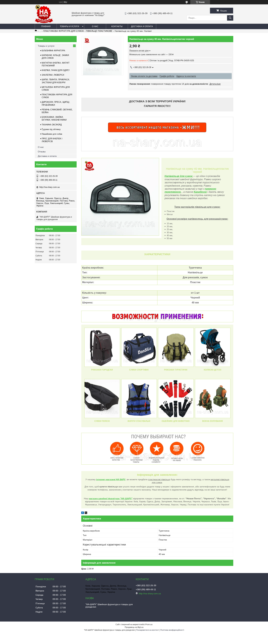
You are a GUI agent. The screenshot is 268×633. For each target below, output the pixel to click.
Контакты (117, 26)
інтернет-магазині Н (107, 479)
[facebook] (82, 513)
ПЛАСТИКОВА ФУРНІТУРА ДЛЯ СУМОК (63, 31)
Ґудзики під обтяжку (51, 129)
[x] (86, 513)
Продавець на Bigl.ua (134, 627)
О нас (95, 26)
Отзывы (42, 151)
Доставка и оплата (142, 26)
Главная (45, 26)
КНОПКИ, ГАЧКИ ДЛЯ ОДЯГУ (55, 70)
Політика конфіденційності (172, 630)
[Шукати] (230, 18)
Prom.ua (148, 624)
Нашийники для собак (52, 134)
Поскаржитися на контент (147, 630)
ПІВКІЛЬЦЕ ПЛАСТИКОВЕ (99, 31)
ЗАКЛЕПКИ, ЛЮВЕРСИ (53, 75)
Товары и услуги (69, 26)
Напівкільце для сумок (178, 176)
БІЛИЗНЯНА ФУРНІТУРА (53, 50)
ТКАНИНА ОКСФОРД (52, 125)
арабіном (201, 192)
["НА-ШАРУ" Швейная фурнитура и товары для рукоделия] (44, 22)
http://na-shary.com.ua (49, 187)
